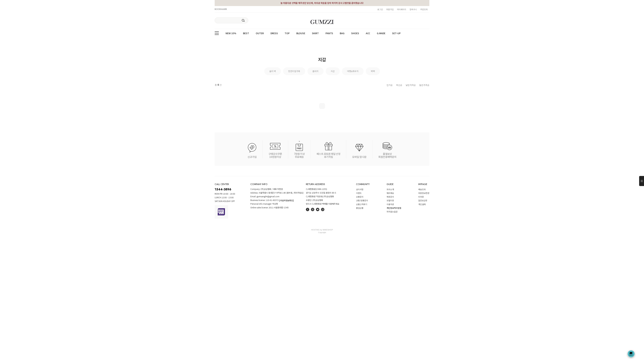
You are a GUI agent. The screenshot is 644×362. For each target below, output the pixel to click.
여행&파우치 (353, 71)
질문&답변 (422, 200)
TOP (287, 33)
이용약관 (390, 204)
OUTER (260, 33)
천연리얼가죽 (294, 71)
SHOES (355, 33)
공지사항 (359, 189)
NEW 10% (231, 33)
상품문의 (359, 196)
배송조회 (422, 189)
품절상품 (359, 207)
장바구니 (413, 9)
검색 (243, 20)
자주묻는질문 (392, 211)
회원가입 (390, 9)
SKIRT (315, 33)
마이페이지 (401, 9)
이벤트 (359, 193)
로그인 (380, 9)
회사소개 (390, 189)
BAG (342, 33)
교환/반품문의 (362, 200)
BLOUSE (300, 33)
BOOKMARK (221, 9)
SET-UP (396, 33)
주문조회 (424, 9)
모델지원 (390, 200)
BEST (246, 33)
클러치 (315, 71)
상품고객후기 (361, 204)
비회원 (421, 196)
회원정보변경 (423, 193)
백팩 (373, 71)
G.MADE (381, 33)
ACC (368, 33)
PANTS (329, 33)
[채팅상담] (631, 354)
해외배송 (390, 193)
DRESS (274, 33)
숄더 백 (272, 71)
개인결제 (422, 204)
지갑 (333, 71)
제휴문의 (390, 196)
